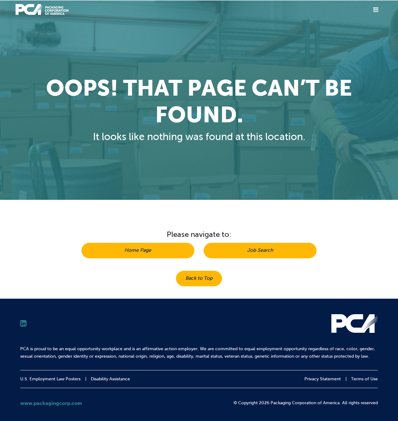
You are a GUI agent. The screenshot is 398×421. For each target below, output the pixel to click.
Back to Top (199, 278)
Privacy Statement (322, 379)
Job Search (260, 250)
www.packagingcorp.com (51, 403)
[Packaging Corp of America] (42, 9)
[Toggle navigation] (375, 9)
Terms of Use (364, 379)
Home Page (137, 250)
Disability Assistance (110, 379)
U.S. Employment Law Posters (50, 379)
